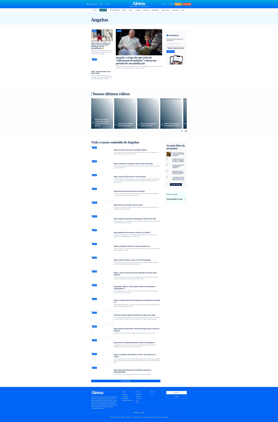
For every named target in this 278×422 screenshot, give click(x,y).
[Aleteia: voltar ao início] (139, 3)
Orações (102, 10)
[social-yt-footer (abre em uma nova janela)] (135, 413)
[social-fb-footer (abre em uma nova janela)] (137, 413)
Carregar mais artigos (126, 381)
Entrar (172, 4)
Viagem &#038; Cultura (127, 400)
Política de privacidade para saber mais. (176, 48)
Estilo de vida (146, 10)
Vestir (137, 400)
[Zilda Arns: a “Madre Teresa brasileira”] (125, 113)
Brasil (183, 10)
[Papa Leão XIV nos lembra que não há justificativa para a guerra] (102, 113)
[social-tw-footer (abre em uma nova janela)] (140, 413)
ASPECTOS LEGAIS (137, 417)
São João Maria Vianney (144, 6)
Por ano (152, 394)
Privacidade (165, 417)
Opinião (124, 10)
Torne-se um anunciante (148, 417)
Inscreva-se (138, 398)
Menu (95, 10)
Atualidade (137, 10)
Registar (177, 4)
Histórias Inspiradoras (115, 10)
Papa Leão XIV (175, 10)
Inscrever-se (170, 51)
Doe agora (186, 4)
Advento (95, 202)
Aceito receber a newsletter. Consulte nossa (176, 48)
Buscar (107, 4)
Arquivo (130, 10)
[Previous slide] (182, 131)
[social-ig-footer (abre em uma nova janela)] (143, 413)
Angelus (119, 31)
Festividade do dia (174, 199)
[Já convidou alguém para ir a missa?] (148, 113)
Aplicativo (138, 396)
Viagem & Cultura (165, 10)
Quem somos (129, 417)
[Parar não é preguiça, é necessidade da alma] (171, 113)
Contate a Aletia (158, 417)
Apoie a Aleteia (121, 417)
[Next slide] (186, 131)
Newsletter (138, 394)
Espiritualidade (155, 10)
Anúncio (138, 402)
